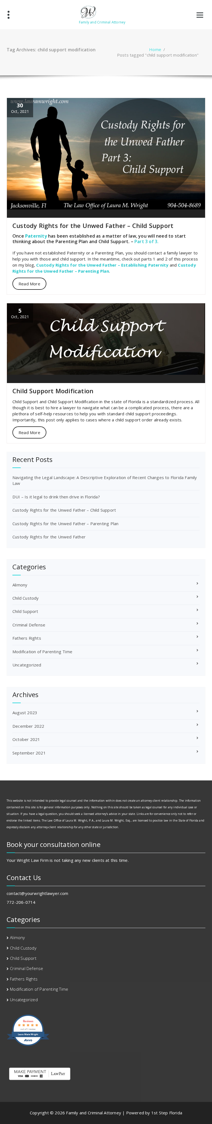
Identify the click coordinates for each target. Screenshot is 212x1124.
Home (155, 49)
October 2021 (26, 739)
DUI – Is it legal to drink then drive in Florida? (56, 496)
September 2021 (29, 753)
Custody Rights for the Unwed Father (49, 537)
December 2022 (28, 726)
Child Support (25, 611)
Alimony (19, 585)
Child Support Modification (52, 391)
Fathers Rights (26, 638)
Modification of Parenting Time (42, 651)
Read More (29, 283)
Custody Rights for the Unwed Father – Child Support (92, 225)
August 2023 (24, 712)
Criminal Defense (28, 625)
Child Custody (25, 598)
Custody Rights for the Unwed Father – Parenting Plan (65, 523)
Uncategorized (26, 665)
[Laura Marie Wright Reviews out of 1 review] (28, 1045)
